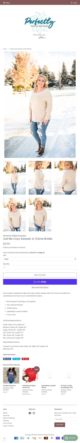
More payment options (40, 287)
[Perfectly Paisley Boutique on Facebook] (30, 413)
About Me (6, 415)
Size (4, 255)
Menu (8, 3)
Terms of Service (8, 426)
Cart (75, 3)
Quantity (6, 264)
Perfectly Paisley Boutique (46, 435)
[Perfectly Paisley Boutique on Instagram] (34, 413)
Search (5, 413)
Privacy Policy (7, 423)
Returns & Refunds (9, 418)
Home (4, 49)
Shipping (6, 247)
